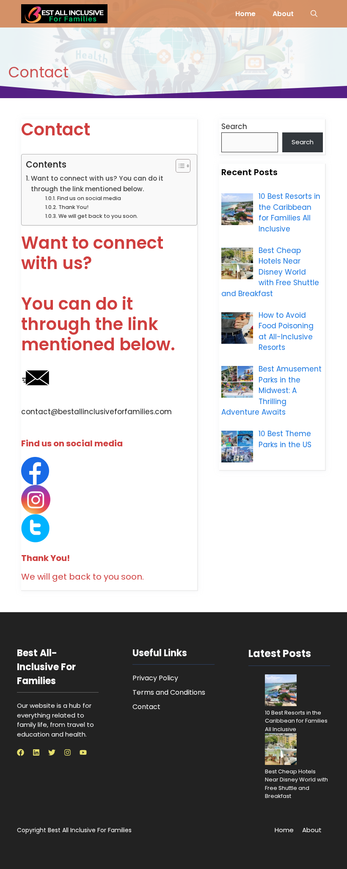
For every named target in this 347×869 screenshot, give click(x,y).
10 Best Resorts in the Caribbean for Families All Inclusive (296, 721)
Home (245, 14)
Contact (146, 707)
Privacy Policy (155, 678)
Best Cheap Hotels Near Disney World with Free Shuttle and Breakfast (296, 783)
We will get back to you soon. (98, 216)
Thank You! (73, 207)
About (283, 14)
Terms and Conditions (168, 692)
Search (234, 126)
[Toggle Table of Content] (178, 166)
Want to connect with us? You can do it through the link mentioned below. (97, 183)
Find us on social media (89, 198)
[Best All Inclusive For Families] (64, 14)
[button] (314, 14)
